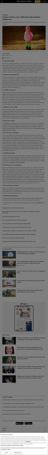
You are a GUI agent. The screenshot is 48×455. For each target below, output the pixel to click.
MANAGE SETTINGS (17, 452)
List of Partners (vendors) (5, 449)
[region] (24, 444)
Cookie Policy (28, 441)
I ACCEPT (6, 452)
